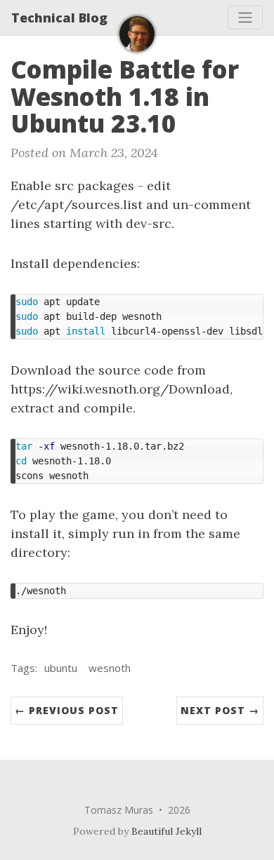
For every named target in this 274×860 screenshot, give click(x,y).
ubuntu (60, 668)
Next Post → (220, 710)
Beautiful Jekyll (166, 831)
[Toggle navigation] (245, 17)
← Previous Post (67, 710)
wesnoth (110, 668)
